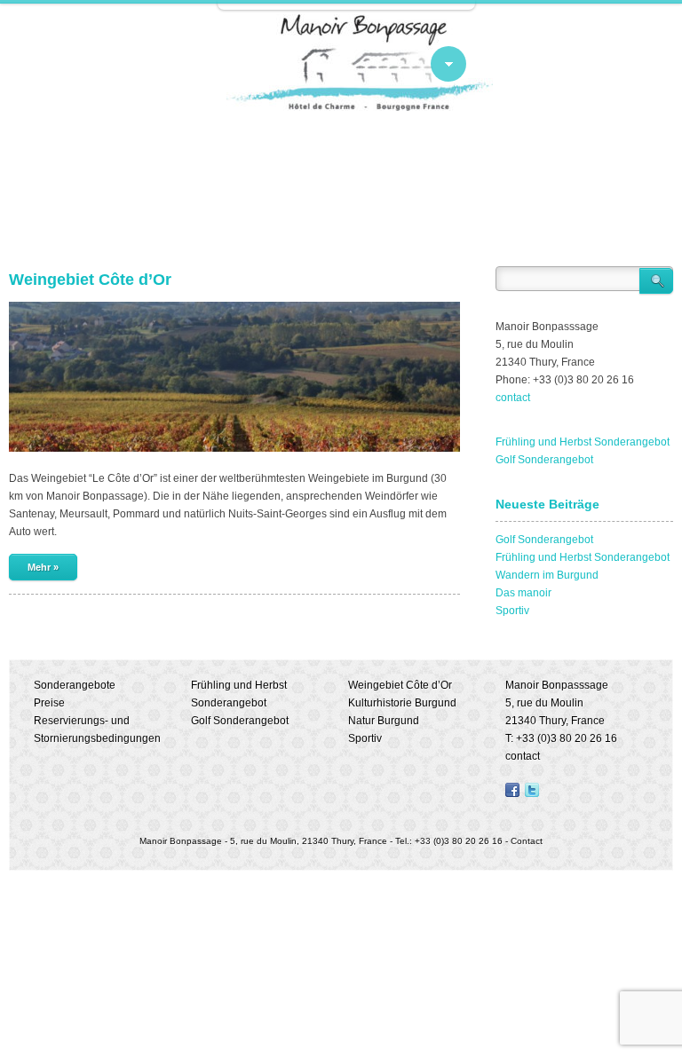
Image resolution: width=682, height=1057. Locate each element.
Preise (49, 703)
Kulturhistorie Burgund (402, 703)
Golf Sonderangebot (544, 460)
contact (513, 397)
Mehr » (43, 567)
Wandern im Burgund (547, 575)
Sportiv (512, 610)
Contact (527, 841)
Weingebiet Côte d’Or (90, 279)
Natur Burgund (383, 720)
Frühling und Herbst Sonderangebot (583, 442)
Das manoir (523, 593)
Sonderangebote (74, 685)
